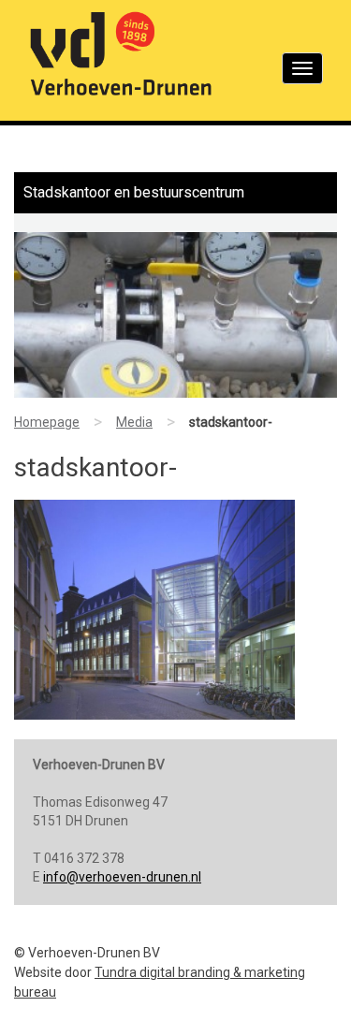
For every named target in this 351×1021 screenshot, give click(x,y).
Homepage (47, 422)
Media (134, 422)
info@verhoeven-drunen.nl (122, 876)
